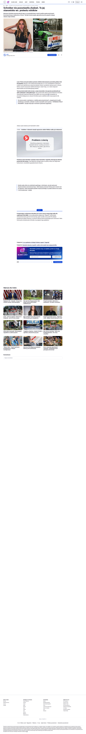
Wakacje (44, 710)
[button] (72, 2)
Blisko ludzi (14, 2)
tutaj (27, 731)
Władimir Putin (65, 703)
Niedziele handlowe (46, 702)
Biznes (43, 2)
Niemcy (24, 712)
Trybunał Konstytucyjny (47, 706)
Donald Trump (65, 702)
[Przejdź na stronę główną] (4, 3)
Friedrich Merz (65, 710)
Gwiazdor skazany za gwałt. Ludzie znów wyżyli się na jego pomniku (39, 245)
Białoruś (24, 713)
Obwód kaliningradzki (47, 703)
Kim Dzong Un (65, 701)
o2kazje (21, 2)
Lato (44, 709)
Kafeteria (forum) (6, 702)
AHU (7, 54)
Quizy (26, 2)
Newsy (44, 701)
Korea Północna (26, 701)
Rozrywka (31, 2)
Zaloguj (77, 2)
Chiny (44, 705)
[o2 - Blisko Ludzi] (9, 2)
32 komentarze (52, 55)
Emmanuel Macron (66, 705)
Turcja (24, 703)
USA (24, 710)
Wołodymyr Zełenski (66, 709)
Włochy (24, 706)
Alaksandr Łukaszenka (67, 706)
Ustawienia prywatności (62, 723)
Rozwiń (39, 210)
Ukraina (24, 702)
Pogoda (38, 2)
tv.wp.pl (4, 703)
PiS (48, 94)
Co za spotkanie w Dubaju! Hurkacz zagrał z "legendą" (35, 242)
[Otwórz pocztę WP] (69, 2)
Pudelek (4, 705)
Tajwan (24, 709)
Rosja (24, 705)
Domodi (4, 701)
